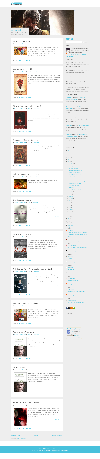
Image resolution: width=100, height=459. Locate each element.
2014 (69, 129)
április (70, 183)
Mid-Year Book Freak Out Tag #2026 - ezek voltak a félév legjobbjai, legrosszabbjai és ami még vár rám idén (77, 210)
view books (79, 313)
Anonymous (69, 83)
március (70, 185)
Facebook (22, 37)
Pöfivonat (72, 307)
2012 (69, 133)
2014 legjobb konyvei (84, 101)
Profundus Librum (71, 254)
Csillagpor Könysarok (72, 271)
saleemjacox (69, 73)
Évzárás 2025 (70, 234)
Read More (57, 34)
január (70, 190)
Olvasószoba (16, 3)
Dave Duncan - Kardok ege (73, 256)
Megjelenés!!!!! (19, 343)
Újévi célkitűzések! (71, 229)
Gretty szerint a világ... (72, 276)
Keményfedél (70, 232)
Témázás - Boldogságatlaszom (74, 240)
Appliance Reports (64, 426)
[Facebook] (69, 15)
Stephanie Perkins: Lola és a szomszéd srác (76, 267)
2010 (69, 137)
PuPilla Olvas (70, 201)
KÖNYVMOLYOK (71, 265)
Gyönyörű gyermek (71, 251)
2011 (69, 135)
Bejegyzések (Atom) (21, 414)
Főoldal (36, 411)
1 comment (34, 48)
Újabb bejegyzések (15, 411)
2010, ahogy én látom (21, 18)
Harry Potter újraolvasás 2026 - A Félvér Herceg (77, 203)
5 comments (34, 20)
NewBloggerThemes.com (54, 426)
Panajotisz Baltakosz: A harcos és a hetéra (76, 278)
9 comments (34, 153)
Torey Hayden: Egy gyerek (23, 308)
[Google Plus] (67, 15)
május (70, 181)
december (71, 140)
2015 (69, 126)
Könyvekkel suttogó (72, 238)
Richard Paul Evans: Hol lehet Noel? (27, 82)
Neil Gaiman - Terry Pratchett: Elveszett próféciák (32, 245)
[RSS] (72, 15)
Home (88, 2)
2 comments (35, 282)
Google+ (29, 37)
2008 (69, 194)
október (70, 170)
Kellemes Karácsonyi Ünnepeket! (26, 151)
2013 (69, 131)
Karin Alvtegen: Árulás (22, 210)
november (71, 168)
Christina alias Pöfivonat (73, 30)
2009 (69, 192)
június (70, 179)
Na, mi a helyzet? (71, 245)
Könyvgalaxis (70, 243)
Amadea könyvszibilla (72, 249)
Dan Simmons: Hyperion (22, 176)
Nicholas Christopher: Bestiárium (26, 116)
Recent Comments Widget (70, 120)
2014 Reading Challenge (74, 305)
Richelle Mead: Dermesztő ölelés (26, 379)
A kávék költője (71, 273)
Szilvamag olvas (71, 260)
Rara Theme (38, 426)
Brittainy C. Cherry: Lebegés (73, 262)
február (70, 188)
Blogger (59, 425)
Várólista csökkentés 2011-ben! (25, 280)
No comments (35, 85)
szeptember (71, 172)
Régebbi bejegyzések (57, 411)
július (70, 176)
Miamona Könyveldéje (72, 221)
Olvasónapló (70, 216)
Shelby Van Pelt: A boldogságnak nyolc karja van (77, 223)
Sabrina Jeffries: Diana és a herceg (74, 218)
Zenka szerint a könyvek (72, 227)
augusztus (71, 174)
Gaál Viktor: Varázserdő (22, 45)
